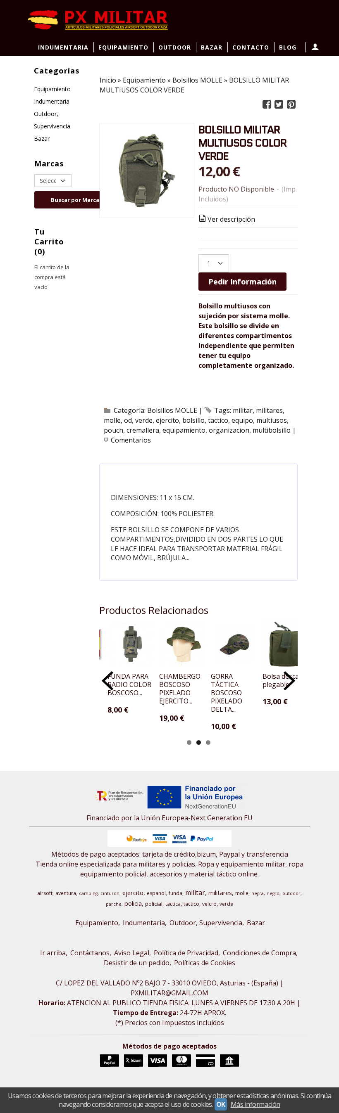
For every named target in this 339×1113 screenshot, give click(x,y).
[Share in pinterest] (291, 105)
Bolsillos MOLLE (172, 410)
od (128, 420)
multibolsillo (272, 430)
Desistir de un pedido (137, 962)
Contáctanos (90, 952)
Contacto (250, 47)
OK (220, 1104)
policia (133, 903)
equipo (242, 420)
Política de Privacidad (186, 952)
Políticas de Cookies (204, 962)
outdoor (291, 893)
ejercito (167, 420)
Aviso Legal (131, 952)
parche (114, 904)
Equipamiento (123, 47)
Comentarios (131, 440)
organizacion (229, 430)
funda (175, 893)
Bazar (211, 47)
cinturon (109, 893)
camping (88, 893)
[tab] (141, 474)
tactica (173, 903)
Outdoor (174, 47)
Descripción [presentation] (145, 474)
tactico (218, 420)
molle (112, 420)
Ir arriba (53, 952)
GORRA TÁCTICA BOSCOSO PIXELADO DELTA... (226, 693)
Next (289, 680)
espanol (156, 893)
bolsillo (193, 420)
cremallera (143, 430)
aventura (65, 893)
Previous (107, 680)
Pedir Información (242, 281)
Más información (255, 1104)
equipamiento (183, 430)
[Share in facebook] (266, 105)
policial (153, 903)
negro (273, 893)
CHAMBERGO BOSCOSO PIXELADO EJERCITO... (180, 689)
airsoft (45, 893)
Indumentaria (63, 47)
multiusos (271, 420)
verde (144, 420)
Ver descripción (231, 219)
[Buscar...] (287, 65)
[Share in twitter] (279, 105)
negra (257, 893)
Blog (287, 47)
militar (243, 410)
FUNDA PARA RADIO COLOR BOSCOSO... (129, 684)
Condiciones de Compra (259, 952)
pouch (113, 430)
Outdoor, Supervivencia (52, 120)
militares (269, 410)
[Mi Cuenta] (314, 47)
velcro (209, 903)
